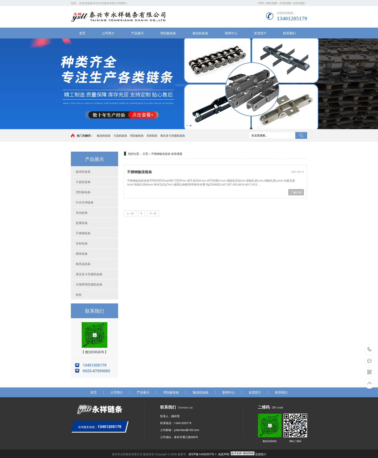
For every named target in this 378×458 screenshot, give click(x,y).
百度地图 (285, 3)
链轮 (79, 294)
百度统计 (260, 454)
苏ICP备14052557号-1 (203, 454)
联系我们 (289, 33)
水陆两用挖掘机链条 (89, 284)
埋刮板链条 (168, 33)
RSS (261, 3)
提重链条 (82, 223)
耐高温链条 (83, 264)
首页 (82, 33)
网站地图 (271, 3)
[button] (187, 125)
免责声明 (223, 454)
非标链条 (152, 135)
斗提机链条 (120, 135)
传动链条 (82, 212)
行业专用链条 (85, 202)
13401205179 (369, 349)
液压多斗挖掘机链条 (172, 135)
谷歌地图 (298, 3)
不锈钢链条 (83, 233)
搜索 (301, 135)
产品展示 (137, 33)
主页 (145, 154)
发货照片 (260, 33)
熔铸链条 (82, 253)
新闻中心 (231, 33)
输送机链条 (200, 33)
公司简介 (108, 33)
